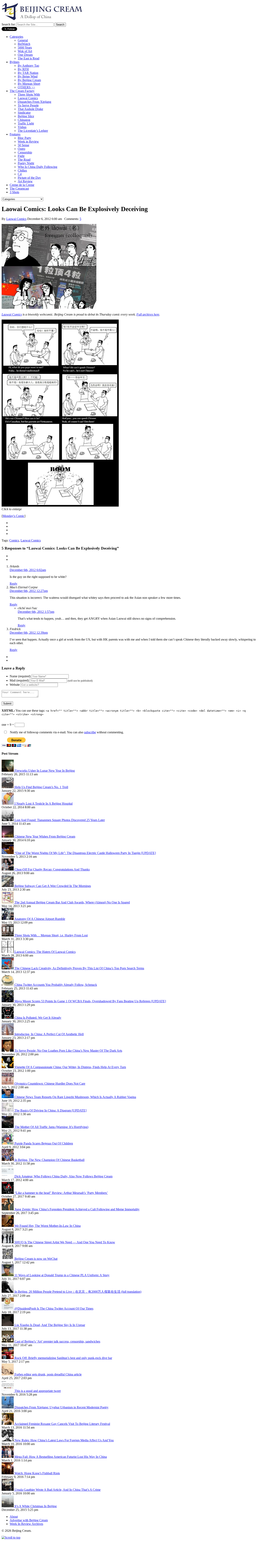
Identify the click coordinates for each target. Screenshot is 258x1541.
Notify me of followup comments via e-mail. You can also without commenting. (66, 732)
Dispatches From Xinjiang (34, 101)
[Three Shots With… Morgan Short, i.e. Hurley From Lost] (8, 935)
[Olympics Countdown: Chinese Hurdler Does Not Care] (8, 1083)
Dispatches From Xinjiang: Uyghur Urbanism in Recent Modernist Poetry (61, 1407)
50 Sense (23, 145)
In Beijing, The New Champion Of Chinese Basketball (49, 1160)
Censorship (25, 152)
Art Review (25, 181)
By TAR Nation (28, 73)
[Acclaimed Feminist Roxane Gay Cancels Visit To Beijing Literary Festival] (8, 1424)
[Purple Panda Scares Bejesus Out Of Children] (8, 1143)
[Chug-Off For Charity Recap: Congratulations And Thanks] (8, 869)
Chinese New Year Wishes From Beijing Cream (45, 836)
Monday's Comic (13, 516)
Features (15, 134)
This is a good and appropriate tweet (38, 1391)
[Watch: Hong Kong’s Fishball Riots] (8, 1473)
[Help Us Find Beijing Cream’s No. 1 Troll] (8, 787)
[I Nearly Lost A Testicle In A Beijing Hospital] (8, 803)
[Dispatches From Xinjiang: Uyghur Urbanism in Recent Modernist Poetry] (8, 1407)
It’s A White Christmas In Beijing (36, 1506)
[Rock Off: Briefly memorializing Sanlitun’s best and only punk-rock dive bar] (8, 1358)
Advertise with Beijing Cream (29, 1520)
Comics (14, 540)
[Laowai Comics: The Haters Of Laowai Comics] (8, 951)
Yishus (22, 127)
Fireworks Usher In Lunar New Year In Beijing (45, 770)
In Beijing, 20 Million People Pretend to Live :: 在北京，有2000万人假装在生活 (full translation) (78, 1291)
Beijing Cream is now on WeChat (36, 1258)
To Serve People (28, 105)
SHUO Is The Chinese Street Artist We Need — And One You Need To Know (65, 1242)
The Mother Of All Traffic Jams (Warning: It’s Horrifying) (51, 1127)
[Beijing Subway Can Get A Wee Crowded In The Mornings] (8, 886)
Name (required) (20, 676)
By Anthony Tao (28, 65)
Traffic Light (26, 123)
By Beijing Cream (29, 80)
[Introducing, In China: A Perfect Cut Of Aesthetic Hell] (8, 1034)
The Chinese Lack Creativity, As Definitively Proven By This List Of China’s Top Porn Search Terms (79, 968)
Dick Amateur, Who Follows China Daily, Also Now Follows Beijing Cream (63, 1176)
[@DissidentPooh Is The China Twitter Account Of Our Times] (8, 1308)
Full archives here (147, 314)
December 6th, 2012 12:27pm (29, 591)
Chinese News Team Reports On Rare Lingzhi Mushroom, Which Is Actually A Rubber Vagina (75, 1097)
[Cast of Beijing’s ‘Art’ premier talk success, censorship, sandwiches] (8, 1341)
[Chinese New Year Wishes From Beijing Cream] (8, 836)
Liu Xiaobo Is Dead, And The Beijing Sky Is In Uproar (50, 1325)
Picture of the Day (29, 177)
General (23, 40)
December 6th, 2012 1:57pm (36, 611)
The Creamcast (19, 188)
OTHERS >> (26, 87)
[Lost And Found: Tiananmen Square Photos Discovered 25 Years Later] (8, 820)
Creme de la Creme (22, 185)
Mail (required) (19, 680)
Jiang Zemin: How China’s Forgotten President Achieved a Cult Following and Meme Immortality (77, 1209)
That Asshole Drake (30, 109)
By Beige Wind (27, 76)
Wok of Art (25, 51)
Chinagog (24, 120)
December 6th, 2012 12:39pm (29, 632)
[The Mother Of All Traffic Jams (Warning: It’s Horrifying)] (8, 1127)
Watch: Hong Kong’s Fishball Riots (37, 1473)
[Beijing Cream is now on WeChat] (8, 1258)
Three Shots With (29, 94)
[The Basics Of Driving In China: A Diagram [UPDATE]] (8, 1110)
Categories (16, 36)
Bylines (14, 62)
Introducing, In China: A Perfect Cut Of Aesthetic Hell (49, 1034)
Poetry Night (26, 163)
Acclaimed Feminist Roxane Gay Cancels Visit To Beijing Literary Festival (62, 1424)
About (14, 1516)
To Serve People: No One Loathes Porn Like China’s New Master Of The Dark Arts (68, 1050)
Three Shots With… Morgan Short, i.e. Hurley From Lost (51, 935)
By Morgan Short (29, 83)
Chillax (22, 170)
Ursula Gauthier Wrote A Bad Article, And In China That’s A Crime (58, 1489)
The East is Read (28, 58)
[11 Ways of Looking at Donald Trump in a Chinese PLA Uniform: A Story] (8, 1275)
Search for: (9, 24)
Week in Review (28, 141)
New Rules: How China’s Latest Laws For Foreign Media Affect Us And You (64, 1440)
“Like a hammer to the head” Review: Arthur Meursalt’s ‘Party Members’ (61, 1193)
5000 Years (25, 47)
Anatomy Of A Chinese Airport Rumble (39, 919)
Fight (21, 156)
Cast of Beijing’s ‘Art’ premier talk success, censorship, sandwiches (57, 1341)
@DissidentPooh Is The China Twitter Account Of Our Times (54, 1308)
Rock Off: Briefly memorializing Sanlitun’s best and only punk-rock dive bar (63, 1358)
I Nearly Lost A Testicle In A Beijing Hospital (44, 803)
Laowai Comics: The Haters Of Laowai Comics (45, 951)
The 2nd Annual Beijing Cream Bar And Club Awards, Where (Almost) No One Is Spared (72, 902)
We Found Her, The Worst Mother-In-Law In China (48, 1225)
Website (15, 684)
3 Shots (14, 192)
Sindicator (24, 112)
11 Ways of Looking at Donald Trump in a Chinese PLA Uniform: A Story (62, 1275)
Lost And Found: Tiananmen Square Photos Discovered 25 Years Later (60, 820)
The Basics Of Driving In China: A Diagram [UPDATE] (50, 1110)
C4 (20, 174)
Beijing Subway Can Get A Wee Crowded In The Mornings (53, 886)
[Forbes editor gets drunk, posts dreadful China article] (8, 1374)
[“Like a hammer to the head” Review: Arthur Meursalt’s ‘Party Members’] (8, 1193)
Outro (21, 148)
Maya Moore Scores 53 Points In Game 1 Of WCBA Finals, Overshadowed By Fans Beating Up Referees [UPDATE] (90, 1001)
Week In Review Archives (26, 1524)
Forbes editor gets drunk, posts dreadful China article (48, 1374)
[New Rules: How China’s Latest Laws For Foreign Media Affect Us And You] (8, 1440)
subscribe (90, 732)
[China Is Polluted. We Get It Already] (8, 1017)
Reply (13, 583)
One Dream (25, 54)
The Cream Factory (22, 91)
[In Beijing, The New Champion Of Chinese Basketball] (8, 1160)
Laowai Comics (28, 98)
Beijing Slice (26, 116)
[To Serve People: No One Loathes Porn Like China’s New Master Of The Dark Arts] (8, 1050)
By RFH (23, 69)
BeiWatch (24, 44)
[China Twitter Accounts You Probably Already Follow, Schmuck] (8, 984)
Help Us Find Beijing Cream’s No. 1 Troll (41, 787)
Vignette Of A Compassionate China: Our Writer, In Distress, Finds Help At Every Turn (70, 1067)
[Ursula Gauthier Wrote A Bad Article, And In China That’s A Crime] (8, 1489)
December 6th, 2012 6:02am (28, 570)
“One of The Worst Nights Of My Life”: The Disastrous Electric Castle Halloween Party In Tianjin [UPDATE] (85, 853)
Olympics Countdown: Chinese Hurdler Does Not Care (50, 1083)
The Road (24, 159)
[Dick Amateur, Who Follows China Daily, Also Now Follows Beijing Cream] (8, 1176)
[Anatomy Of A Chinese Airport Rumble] (8, 919)
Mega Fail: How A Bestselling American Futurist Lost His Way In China (61, 1456)
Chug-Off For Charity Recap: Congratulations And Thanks (52, 869)
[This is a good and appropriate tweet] (8, 1391)
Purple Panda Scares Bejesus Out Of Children (44, 1143)
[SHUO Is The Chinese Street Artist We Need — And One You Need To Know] (8, 1242)
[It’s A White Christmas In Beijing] (8, 1506)
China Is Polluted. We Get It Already (38, 1017)
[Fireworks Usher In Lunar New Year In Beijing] (8, 770)
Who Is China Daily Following (37, 167)
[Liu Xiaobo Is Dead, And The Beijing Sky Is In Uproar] (8, 1325)
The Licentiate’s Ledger (33, 130)
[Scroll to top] (11, 1537)
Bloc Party (24, 138)
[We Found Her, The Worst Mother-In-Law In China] (8, 1225)
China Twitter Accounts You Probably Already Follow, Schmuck (56, 984)
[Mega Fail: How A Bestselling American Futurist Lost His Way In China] (8, 1456)
